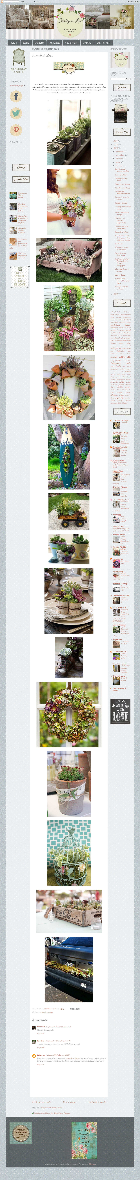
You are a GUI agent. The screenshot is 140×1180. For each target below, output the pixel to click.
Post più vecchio (96, 1102)
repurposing (121, 379)
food (111, 351)
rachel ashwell (125, 377)
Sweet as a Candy (120, 583)
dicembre (120, 151)
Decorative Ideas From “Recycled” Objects (22, 219)
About (26, 42)
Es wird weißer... (124, 679)
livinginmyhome (119, 664)
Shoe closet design (122, 184)
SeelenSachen (118, 527)
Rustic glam (120, 244)
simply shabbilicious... (125, 575)
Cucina (113, 343)
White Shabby (122, 403)
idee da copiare (46, 1012)
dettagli (114, 348)
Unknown (41, 1055)
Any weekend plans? (124, 518)
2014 (115, 145)
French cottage (121, 175)
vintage (120, 400)
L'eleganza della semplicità (120, 365)
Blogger (92, 1164)
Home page (69, 1102)
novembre (120, 155)
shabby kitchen (123, 392)
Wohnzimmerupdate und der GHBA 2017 (121, 530)
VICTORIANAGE (119, 608)
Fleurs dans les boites (124, 655)
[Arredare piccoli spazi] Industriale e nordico (121, 506)
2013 (115, 148)
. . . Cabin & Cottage (120, 420)
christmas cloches (125, 322)
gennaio (119, 166)
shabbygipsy (118, 559)
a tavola (113, 312)
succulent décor (72, 1058)
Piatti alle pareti (123, 374)
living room (125, 369)
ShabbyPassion (119, 534)
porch (118, 377)
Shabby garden (124, 387)
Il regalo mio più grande (124, 452)
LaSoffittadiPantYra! (121, 595)
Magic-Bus (117, 639)
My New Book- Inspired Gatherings (125, 439)
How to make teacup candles (122, 170)
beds (112, 314)
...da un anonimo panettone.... (125, 551)
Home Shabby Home (121, 500)
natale (127, 371)
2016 (115, 141)
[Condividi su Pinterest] (79, 1009)
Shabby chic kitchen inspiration (120, 220)
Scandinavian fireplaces (120, 254)
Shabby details (121, 203)
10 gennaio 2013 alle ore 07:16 (58, 1027)
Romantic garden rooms (122, 198)
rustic (128, 382)
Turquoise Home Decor (22, 195)
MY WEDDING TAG (125, 587)
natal (120, 372)
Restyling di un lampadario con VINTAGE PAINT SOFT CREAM (121, 615)
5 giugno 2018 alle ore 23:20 (57, 1055)
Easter (124, 349)
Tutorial (39, 42)
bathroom (120, 312)
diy (120, 349)
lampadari (114, 369)
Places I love (104, 42)
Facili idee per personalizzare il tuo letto (18, 243)
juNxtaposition (119, 461)
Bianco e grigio (120, 314)
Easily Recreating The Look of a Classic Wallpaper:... (122, 262)
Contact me (71, 42)
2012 (115, 294)
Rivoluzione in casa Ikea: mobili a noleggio (121, 479)
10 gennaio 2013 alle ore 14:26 (58, 1041)
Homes (113, 356)
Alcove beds (120, 275)
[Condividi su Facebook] (77, 1009)
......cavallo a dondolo (125, 642)
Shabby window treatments (121, 227)
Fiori (128, 349)
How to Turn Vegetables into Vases (122, 280)
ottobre (119, 158)
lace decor (127, 366)
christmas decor (120, 324)
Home (14, 42)
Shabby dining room (121, 179)
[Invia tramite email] (71, 1009)
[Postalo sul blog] (73, 1009)
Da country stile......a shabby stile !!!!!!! (125, 669)
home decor (125, 354)
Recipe (112, 379)
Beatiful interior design (122, 213)
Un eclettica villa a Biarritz (124, 492)
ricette (128, 379)
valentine (127, 398)
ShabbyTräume (119, 676)
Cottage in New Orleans (121, 287)
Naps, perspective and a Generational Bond (120, 465)
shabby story (118, 571)
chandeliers (119, 320)
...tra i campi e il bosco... (119, 689)
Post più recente (41, 1102)
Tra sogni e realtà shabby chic (120, 448)
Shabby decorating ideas (122, 207)
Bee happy (117, 514)
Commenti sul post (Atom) (51, 1107)
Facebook (55, 42)
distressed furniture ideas (122, 192)
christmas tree (116, 333)
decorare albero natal (120, 346)
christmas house (116, 328)
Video (112, 400)
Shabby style (117, 395)
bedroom (127, 312)
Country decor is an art (122, 270)
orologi (112, 374)
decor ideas (125, 343)
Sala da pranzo (117, 385)
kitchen (128, 361)
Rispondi (40, 1033)
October (124, 422)
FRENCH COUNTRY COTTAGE (120, 433)
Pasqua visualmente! (125, 599)
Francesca (41, 1027)
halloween (113, 354)
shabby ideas (115, 390)
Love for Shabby (119, 547)
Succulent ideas (121, 232)
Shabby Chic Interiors (118, 472)
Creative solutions (122, 188)
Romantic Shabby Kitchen (22, 230)
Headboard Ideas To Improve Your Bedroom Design (122, 238)
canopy (118, 317)
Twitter (87, 42)
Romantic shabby (117, 382)
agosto (118, 162)
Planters (113, 377)
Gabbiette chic (123, 351)
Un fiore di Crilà (119, 652)
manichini (113, 372)
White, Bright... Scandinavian (125, 539)
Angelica (41, 1041)
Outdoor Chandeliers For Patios (22, 207)
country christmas (122, 340)
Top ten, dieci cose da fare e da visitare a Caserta (121, 631)
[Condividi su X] (75, 1009)
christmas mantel (123, 330)
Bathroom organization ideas (22, 255)
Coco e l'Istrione (119, 625)
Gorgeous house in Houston (121, 248)
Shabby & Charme (120, 487)
